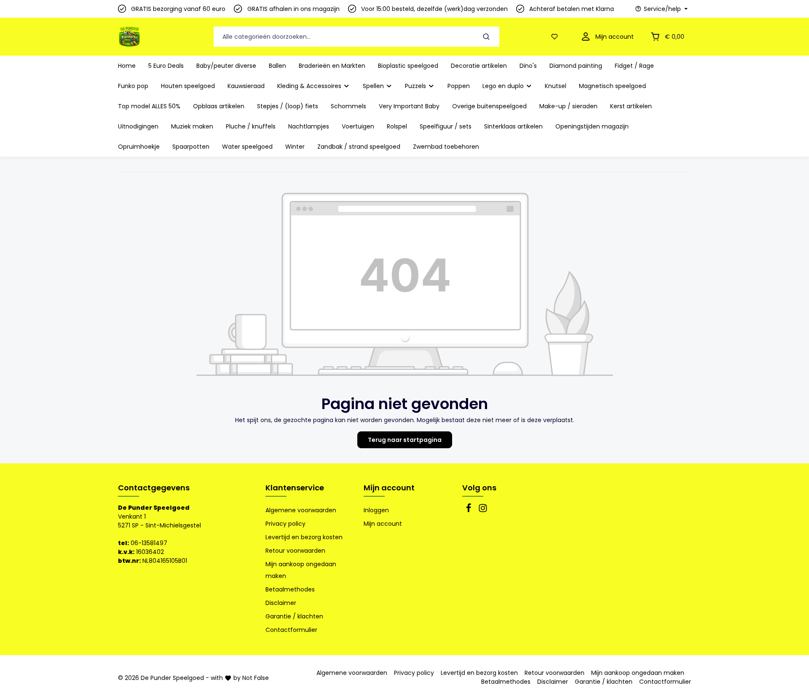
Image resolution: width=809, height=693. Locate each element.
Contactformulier (291, 630)
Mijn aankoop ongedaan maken (300, 570)
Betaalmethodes (290, 589)
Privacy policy (285, 523)
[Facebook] (469, 510)
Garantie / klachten (294, 616)
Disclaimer (280, 603)
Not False (255, 678)
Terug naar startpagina (405, 440)
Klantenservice (294, 487)
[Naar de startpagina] (129, 36)
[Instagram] (483, 510)
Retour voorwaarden (295, 550)
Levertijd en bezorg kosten (304, 537)
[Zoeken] (486, 37)
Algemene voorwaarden (300, 510)
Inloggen (376, 510)
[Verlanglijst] (556, 37)
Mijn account (389, 487)
